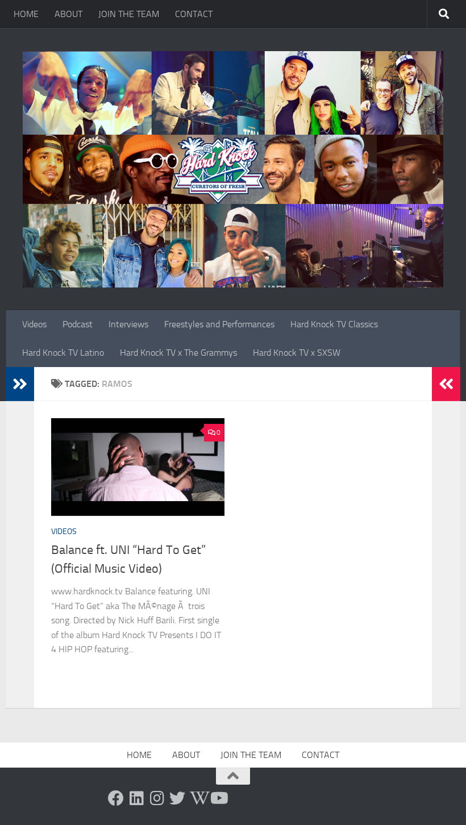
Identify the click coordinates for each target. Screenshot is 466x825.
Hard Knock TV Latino (63, 352)
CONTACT (194, 14)
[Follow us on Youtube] (218, 798)
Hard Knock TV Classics (334, 324)
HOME (26, 14)
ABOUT (68, 14)
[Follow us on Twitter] (177, 798)
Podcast (78, 324)
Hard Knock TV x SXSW (296, 352)
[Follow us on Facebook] (116, 798)
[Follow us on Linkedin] (136, 798)
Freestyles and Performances (219, 324)
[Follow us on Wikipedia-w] (198, 798)
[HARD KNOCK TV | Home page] (233, 169)
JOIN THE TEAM (128, 14)
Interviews (128, 324)
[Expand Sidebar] (20, 384)
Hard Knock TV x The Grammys (178, 352)
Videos (34, 324)
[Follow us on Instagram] (157, 798)
